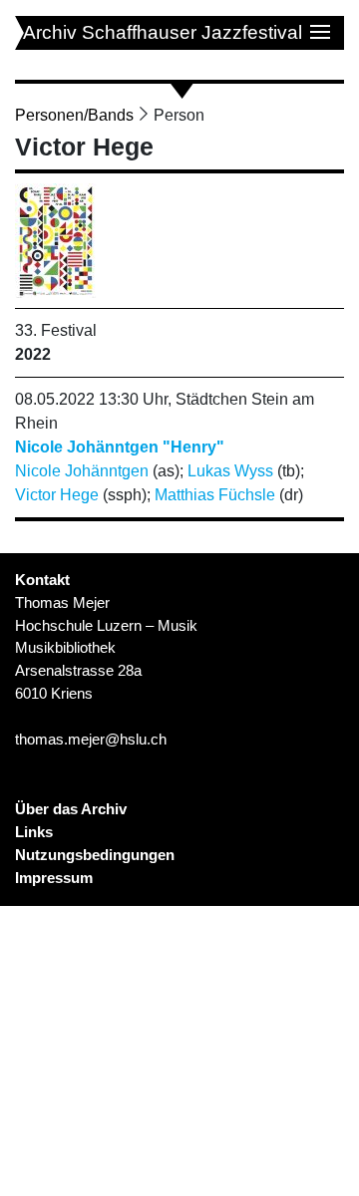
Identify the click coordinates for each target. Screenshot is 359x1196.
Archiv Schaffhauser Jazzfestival (162, 32)
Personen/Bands (74, 115)
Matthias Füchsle (215, 494)
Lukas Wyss (230, 470)
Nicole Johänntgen (82, 470)
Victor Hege (57, 494)
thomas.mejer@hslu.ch (91, 739)
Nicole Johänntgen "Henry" (119, 447)
